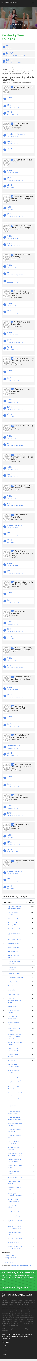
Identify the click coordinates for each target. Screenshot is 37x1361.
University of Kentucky (23, 87)
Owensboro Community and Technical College (22, 456)
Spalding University (13, 943)
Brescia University (13, 1006)
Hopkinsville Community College (19, 796)
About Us (4, 1334)
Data (9, 1334)
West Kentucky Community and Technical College (22, 553)
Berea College (12, 990)
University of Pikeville (14, 939)
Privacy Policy (16, 1334)
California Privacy (27, 1334)
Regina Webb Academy (15, 1242)
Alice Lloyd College (13, 1077)
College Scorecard (10, 1258)
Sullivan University (13, 919)
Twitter (5, 1354)
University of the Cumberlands (19, 124)
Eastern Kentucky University (20, 390)
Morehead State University (20, 825)
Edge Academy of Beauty (15, 1177)
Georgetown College (14, 973)
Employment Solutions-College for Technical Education (15, 1036)
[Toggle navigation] (33, 3)
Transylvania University (15, 994)
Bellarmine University (14, 929)
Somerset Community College (22, 426)
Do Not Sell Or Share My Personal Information (15, 1336)
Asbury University (13, 951)
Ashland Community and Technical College (21, 648)
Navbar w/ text (9, 3)
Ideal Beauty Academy (14, 1212)
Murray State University (18, 612)
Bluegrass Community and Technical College (22, 197)
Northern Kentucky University (20, 323)
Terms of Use (6, 1339)
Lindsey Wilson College (24, 861)
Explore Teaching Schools (15, 1287)
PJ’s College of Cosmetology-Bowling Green (14, 1000)
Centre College (12, 986)
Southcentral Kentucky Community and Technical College (22, 360)
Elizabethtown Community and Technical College (22, 293)
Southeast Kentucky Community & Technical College (21, 766)
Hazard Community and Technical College (21, 678)
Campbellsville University (19, 515)
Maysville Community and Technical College (22, 583)
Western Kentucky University (20, 255)
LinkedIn (5, 1350)
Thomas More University (15, 977)
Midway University (13, 947)
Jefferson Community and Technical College (21, 226)
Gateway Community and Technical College (22, 486)
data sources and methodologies (21, 1265)
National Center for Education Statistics (16, 1260)
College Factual (9, 1255)
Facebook (5, 1346)
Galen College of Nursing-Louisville (20, 736)
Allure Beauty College (14, 1216)
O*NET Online (9, 1262)
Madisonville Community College (19, 707)
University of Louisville (23, 160)
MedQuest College (13, 982)
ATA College (11, 1060)
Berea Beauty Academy (15, 1238)
